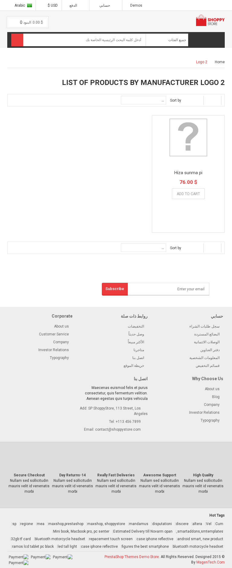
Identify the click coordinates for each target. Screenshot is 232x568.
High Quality (203, 475)
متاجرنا (139, 350)
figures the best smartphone (145, 546)
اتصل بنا (138, 358)
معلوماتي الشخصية (105, 48)
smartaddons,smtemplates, (199, 531)
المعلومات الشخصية (204, 358)
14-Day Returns (72, 475)
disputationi (162, 524)
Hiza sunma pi (188, 172)
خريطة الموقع (134, 366)
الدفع (73, 5)
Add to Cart (188, 194)
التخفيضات (136, 326)
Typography (59, 358)
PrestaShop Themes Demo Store (132, 557)
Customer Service (54, 334)
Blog (216, 397)
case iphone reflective (155, 539)
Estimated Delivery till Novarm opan (142, 531)
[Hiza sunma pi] (188, 137)
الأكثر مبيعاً (136, 342)
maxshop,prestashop (65, 524)
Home (220, 62)
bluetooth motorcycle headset (60, 539)
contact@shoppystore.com (118, 429)
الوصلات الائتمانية (207, 342)
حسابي (104, 5)
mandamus (138, 524)
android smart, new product (200, 539)
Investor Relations (53, 350)
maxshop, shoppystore (106, 524)
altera (197, 524)
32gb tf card (21, 539)
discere (182, 524)
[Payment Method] (62, 557)
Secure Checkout (29, 475)
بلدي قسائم (110, 56)
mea (40, 524)
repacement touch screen (111, 539)
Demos (136, 5)
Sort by (175, 100)
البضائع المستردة (207, 334)
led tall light (67, 546)
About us (61, 326)
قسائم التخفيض (208, 366)
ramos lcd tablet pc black (33, 546)
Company (61, 342)
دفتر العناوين (210, 350)
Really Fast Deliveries (116, 475)
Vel (208, 524)
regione (26, 524)
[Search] (17, 40)
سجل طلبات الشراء (204, 326)
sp (14, 524)
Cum (219, 524)
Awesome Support (159, 475)
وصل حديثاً (136, 334)
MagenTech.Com (210, 562)
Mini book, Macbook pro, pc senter (81, 531)
